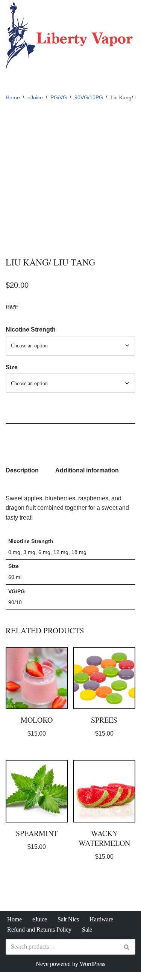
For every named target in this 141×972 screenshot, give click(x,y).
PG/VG (58, 97)
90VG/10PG (88, 97)
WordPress (92, 964)
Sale (87, 929)
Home (13, 97)
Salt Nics (68, 919)
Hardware (101, 919)
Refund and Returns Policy (39, 929)
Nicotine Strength (31, 329)
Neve (42, 964)
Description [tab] (22, 470)
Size (12, 367)
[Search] (126, 947)
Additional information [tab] (87, 470)
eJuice (35, 97)
